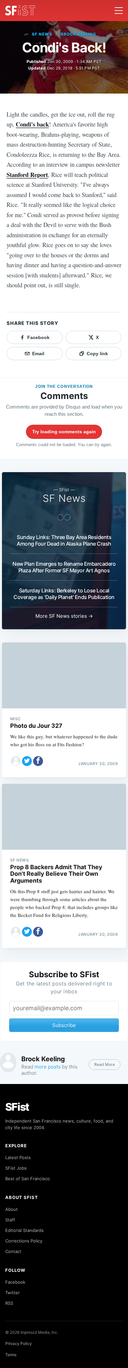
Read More (104, 1064)
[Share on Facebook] (38, 761)
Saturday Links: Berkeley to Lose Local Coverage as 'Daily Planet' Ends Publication (64, 593)
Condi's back (32, 124)
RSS (9, 1303)
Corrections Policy (23, 1240)
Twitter (12, 1292)
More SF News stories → (64, 616)
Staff (10, 1219)
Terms (10, 1354)
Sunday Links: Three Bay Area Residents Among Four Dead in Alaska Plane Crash (64, 540)
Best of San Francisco (27, 1178)
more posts (47, 1067)
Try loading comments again (64, 431)
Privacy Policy (18, 1343)
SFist (17, 1106)
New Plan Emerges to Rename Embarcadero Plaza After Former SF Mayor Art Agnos (64, 567)
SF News (42, 34)
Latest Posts (18, 1157)
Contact (13, 1251)
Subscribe (64, 1025)
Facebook (15, 1282)
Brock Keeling (78, 34)
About (11, 1209)
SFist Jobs (16, 1168)
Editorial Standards (24, 1230)
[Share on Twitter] (26, 761)
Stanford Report (27, 174)
